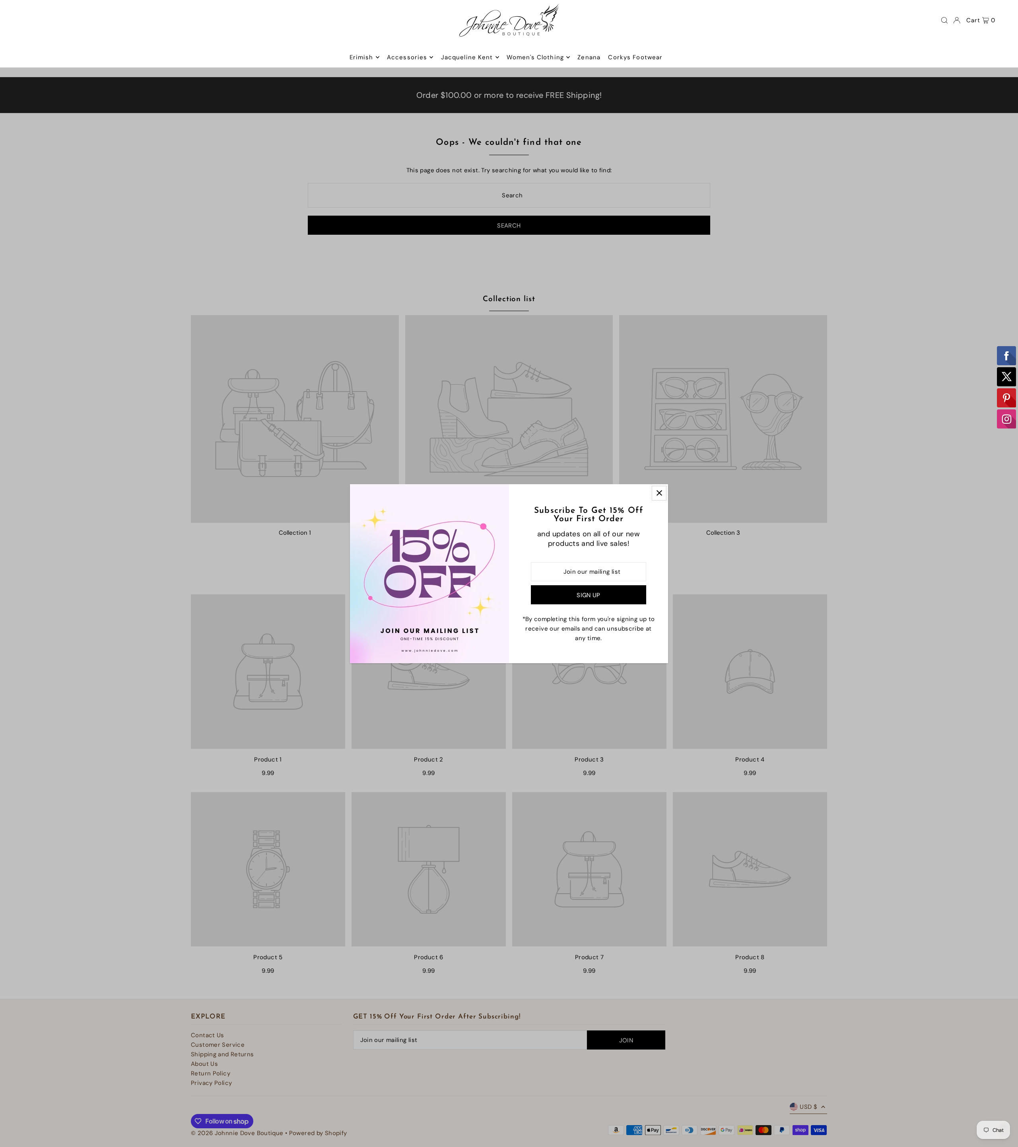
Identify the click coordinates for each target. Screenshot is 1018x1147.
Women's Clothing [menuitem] (535, 57)
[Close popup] (659, 493)
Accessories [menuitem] (407, 57)
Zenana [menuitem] (588, 57)
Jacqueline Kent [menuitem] (467, 57)
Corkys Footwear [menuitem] (635, 57)
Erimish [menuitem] (361, 57)
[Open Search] (944, 20)
